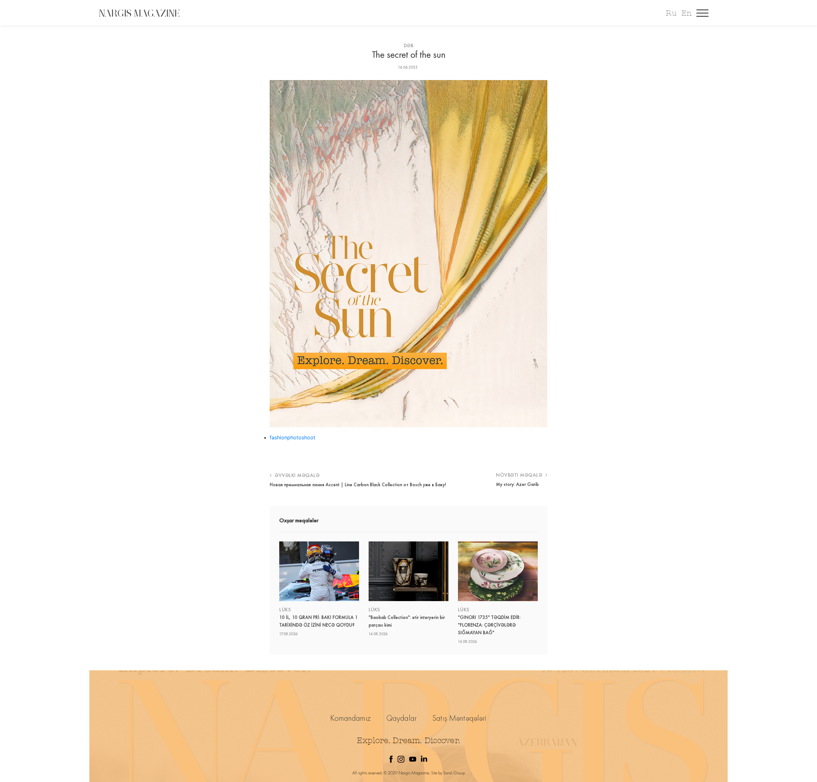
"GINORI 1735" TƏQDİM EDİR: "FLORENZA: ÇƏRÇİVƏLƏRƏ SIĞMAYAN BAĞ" (489, 625)
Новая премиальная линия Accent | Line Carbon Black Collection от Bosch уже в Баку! (358, 484)
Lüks (285, 609)
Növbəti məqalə (520, 475)
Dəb (409, 45)
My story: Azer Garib (517, 484)
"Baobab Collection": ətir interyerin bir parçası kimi (407, 621)
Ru (671, 13)
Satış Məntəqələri (459, 718)
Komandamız (350, 718)
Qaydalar (401, 718)
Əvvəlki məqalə (296, 475)
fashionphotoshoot (292, 437)
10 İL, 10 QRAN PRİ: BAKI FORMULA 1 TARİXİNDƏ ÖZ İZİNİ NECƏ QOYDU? (318, 621)
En (686, 13)
